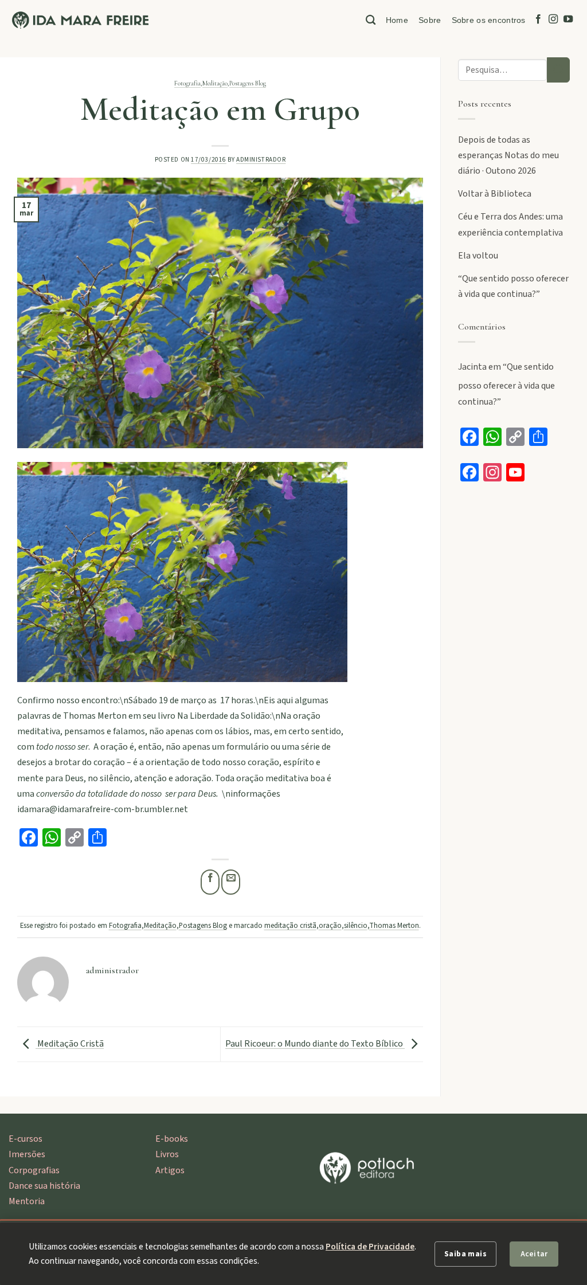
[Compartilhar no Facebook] (210, 882)
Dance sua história (44, 1186)
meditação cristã (290, 925)
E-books (171, 1139)
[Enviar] (558, 70)
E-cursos (25, 1139)
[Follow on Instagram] (553, 19)
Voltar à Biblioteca (494, 193)
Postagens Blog (247, 83)
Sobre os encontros (489, 20)
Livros (167, 1154)
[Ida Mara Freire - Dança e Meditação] (79, 20)
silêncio (355, 925)
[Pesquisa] (370, 20)
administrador (260, 159)
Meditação (215, 83)
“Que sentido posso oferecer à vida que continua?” (513, 286)
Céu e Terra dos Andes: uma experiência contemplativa (510, 224)
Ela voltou (478, 255)
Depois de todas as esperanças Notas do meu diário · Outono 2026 (508, 155)
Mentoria (27, 1201)
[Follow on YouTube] (568, 19)
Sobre (429, 20)
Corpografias (34, 1170)
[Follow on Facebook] (538, 19)
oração (330, 925)
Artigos (170, 1170)
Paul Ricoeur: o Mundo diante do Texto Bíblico (315, 1043)
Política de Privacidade (370, 1246)
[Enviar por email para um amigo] (230, 882)
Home (397, 20)
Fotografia (187, 83)
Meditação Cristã (70, 1043)
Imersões (27, 1154)
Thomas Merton (394, 925)
